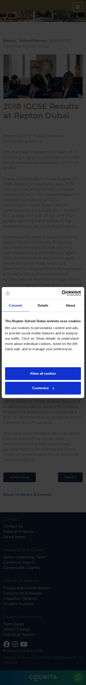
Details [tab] (43, 305)
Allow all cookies (43, 373)
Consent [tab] (15, 305)
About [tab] (70, 305)
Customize (40, 388)
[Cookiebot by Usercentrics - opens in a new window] (62, 293)
